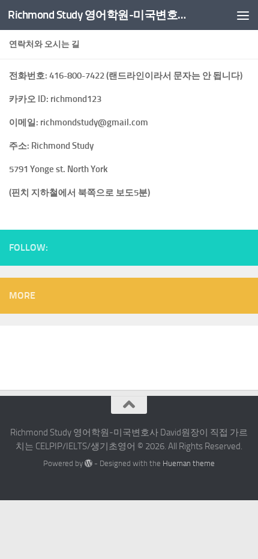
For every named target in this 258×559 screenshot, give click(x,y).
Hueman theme (189, 463)
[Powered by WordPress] (88, 463)
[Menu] (243, 15)
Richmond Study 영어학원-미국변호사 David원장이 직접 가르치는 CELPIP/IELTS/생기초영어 (101, 15)
